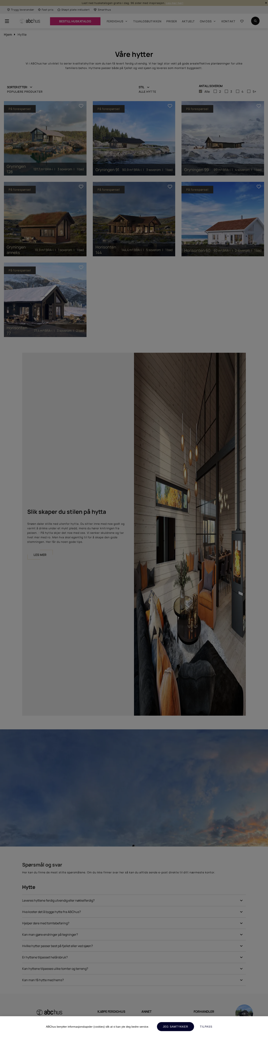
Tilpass (206, 1026)
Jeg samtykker (175, 1026)
